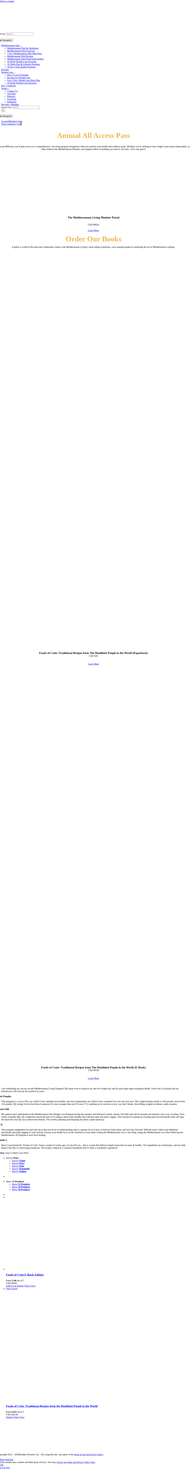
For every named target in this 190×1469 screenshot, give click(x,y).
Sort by (18, 1160)
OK (2, 1465)
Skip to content (7, 1)
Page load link (6, 1459)
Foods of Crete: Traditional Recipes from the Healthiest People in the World (52, 1406)
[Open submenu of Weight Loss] (14, 73)
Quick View (30, 1286)
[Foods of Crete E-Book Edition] (98, 1235)
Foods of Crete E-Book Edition (25, 1274)
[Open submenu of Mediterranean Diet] (20, 46)
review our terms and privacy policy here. (76, 1462)
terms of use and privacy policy (88, 1454)
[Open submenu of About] (8, 89)
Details (20, 1286)
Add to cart (11, 1286)
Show (21, 1184)
